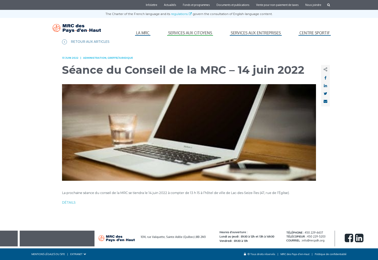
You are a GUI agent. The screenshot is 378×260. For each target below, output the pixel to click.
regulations (179, 14)
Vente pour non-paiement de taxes (277, 5)
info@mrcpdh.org (313, 240)
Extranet (76, 254)
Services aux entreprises (256, 32)
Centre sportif (314, 32)
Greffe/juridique (120, 57)
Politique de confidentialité (330, 254)
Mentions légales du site (48, 254)
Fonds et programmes (196, 5)
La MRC (142, 32)
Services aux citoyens (190, 32)
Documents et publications (233, 5)
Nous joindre (313, 5)
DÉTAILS (69, 202)
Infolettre (151, 5)
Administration (94, 57)
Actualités (170, 5)
